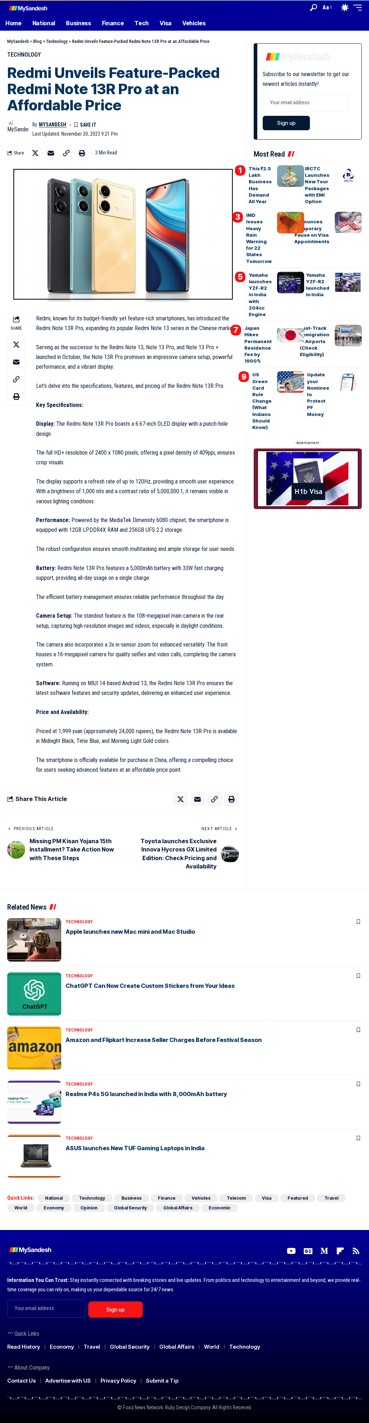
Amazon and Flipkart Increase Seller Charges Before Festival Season (164, 1039)
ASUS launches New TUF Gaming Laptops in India (135, 1148)
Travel (331, 1198)
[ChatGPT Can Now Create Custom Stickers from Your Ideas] (34, 994)
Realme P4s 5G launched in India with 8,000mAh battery (146, 1094)
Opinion (89, 1207)
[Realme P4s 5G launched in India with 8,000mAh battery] (34, 1102)
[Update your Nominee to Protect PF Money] (348, 382)
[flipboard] (340, 1251)
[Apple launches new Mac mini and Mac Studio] (34, 940)
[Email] (51, 153)
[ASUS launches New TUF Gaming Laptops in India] (34, 1156)
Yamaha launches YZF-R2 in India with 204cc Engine (260, 294)
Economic (219, 1207)
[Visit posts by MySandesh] (18, 129)
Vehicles (201, 1198)
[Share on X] (35, 153)
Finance (166, 1198)
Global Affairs (177, 1207)
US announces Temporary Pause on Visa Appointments (311, 228)
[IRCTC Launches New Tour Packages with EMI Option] (348, 176)
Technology (24, 54)
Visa (266, 1198)
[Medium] (324, 1251)
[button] (313, 7)
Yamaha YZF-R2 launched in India (317, 285)
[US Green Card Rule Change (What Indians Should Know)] (290, 382)
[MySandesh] (28, 7)
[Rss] (356, 1251)
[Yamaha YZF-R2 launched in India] (348, 282)
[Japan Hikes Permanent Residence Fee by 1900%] (290, 335)
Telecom (236, 1198)
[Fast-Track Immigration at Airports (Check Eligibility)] (348, 335)
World (20, 1207)
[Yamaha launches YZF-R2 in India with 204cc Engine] (290, 282)
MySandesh (52, 124)
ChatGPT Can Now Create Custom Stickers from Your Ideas (150, 985)
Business (131, 1198)
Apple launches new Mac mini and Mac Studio (130, 931)
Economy (54, 1207)
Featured (298, 1198)
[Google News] (308, 1251)
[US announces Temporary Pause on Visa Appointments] (348, 222)
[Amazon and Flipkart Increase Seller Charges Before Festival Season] (34, 1048)
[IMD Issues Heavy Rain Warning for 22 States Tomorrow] (290, 222)
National (54, 1198)
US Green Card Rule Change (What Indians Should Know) (262, 401)
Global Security (130, 1207)
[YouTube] (291, 1251)
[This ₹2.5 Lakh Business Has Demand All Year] (290, 176)
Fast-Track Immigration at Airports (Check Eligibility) (314, 341)
